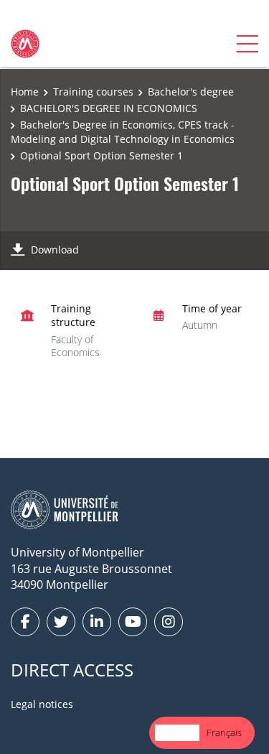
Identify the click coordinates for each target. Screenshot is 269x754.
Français (224, 732)
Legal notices (42, 704)
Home (25, 91)
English (177, 732)
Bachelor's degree (191, 91)
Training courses (93, 91)
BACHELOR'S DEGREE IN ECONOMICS (108, 108)
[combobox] (177, 733)
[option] (224, 733)
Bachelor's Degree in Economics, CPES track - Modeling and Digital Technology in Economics (123, 132)
